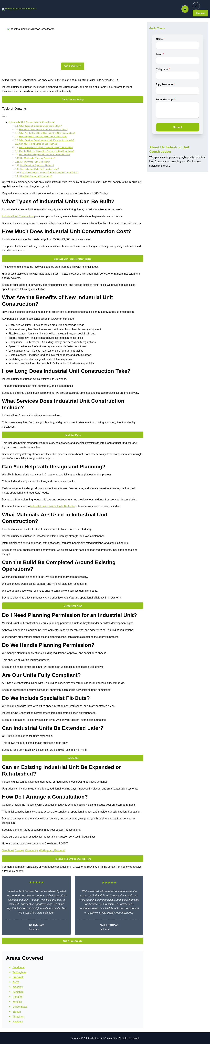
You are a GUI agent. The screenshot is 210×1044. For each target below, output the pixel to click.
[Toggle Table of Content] (4, 116)
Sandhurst (8, 850)
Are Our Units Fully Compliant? (35, 162)
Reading (17, 996)
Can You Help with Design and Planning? (38, 144)
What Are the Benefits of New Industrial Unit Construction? (47, 133)
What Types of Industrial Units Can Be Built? (40, 126)
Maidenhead (19, 1006)
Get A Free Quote (72, 941)
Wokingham (46, 850)
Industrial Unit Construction (17, 216)
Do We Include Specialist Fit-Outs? (37, 165)
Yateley (19, 850)
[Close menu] (196, 6)
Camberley (31, 850)
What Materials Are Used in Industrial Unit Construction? (46, 147)
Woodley (17, 987)
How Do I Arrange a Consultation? (36, 176)
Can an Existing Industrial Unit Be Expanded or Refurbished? (49, 172)
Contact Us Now (73, 605)
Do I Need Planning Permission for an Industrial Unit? (44, 154)
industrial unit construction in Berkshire (52, 506)
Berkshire (18, 992)
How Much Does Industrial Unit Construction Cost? (43, 129)
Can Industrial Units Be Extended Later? (39, 169)
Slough (16, 1011)
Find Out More (73, 435)
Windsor (17, 1001)
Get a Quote (71, 65)
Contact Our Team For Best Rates (72, 258)
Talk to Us (72, 758)
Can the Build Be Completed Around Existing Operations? (46, 151)
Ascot (15, 982)
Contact (200, 13)
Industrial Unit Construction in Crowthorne (32, 122)
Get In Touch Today (73, 99)
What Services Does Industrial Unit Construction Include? (46, 140)
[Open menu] (185, 9)
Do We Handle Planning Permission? (37, 158)
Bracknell (59, 850)
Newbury (17, 1021)
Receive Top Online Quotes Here (72, 858)
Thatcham (18, 1016)
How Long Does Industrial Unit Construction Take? (43, 136)
